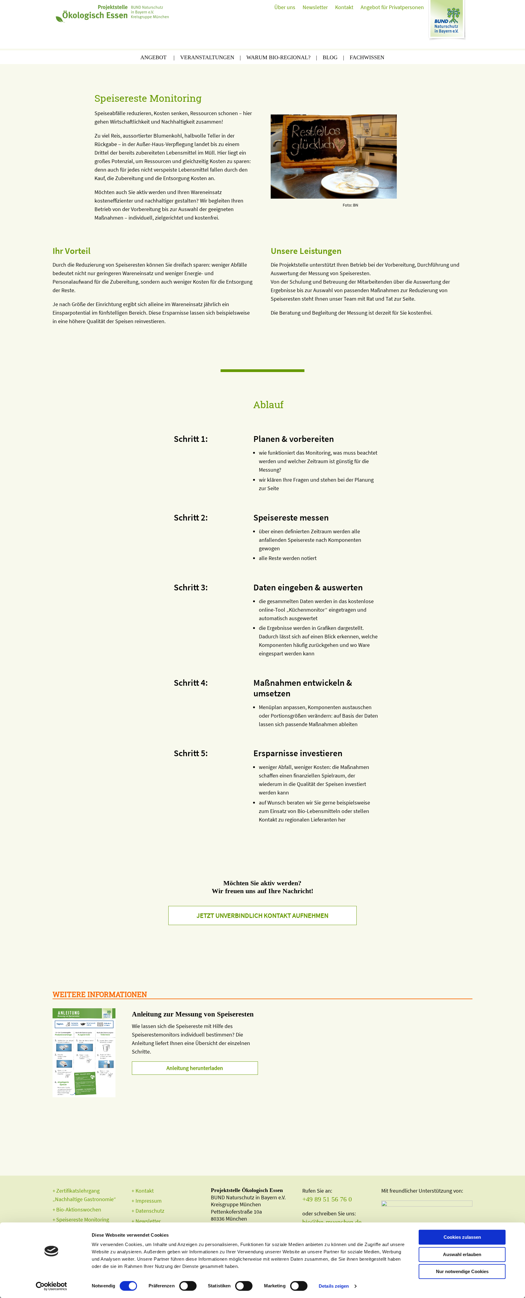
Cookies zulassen (462, 1237)
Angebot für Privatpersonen (392, 7)
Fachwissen (367, 57)
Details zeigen (334, 1286)
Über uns (284, 7)
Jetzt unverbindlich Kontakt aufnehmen (262, 915)
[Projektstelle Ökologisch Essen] (113, 12)
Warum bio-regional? (278, 57)
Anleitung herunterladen (194, 1067)
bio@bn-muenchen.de (332, 1222)
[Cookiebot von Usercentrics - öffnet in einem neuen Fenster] (51, 1286)
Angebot (153, 57)
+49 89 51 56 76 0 (327, 1199)
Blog (330, 57)
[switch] (188, 1286)
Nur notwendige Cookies (462, 1271)
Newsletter (315, 7)
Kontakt (344, 7)
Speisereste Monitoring (82, 1219)
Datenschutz (150, 1210)
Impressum (149, 1200)
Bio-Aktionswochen (78, 1209)
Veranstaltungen (207, 57)
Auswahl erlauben (462, 1254)
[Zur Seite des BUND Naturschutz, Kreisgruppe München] (448, 22)
